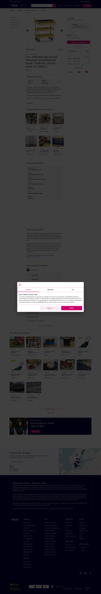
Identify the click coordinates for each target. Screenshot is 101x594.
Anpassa (49, 308)
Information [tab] (50, 289)
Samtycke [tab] (28, 289)
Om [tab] (73, 289)
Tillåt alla (71, 308)
